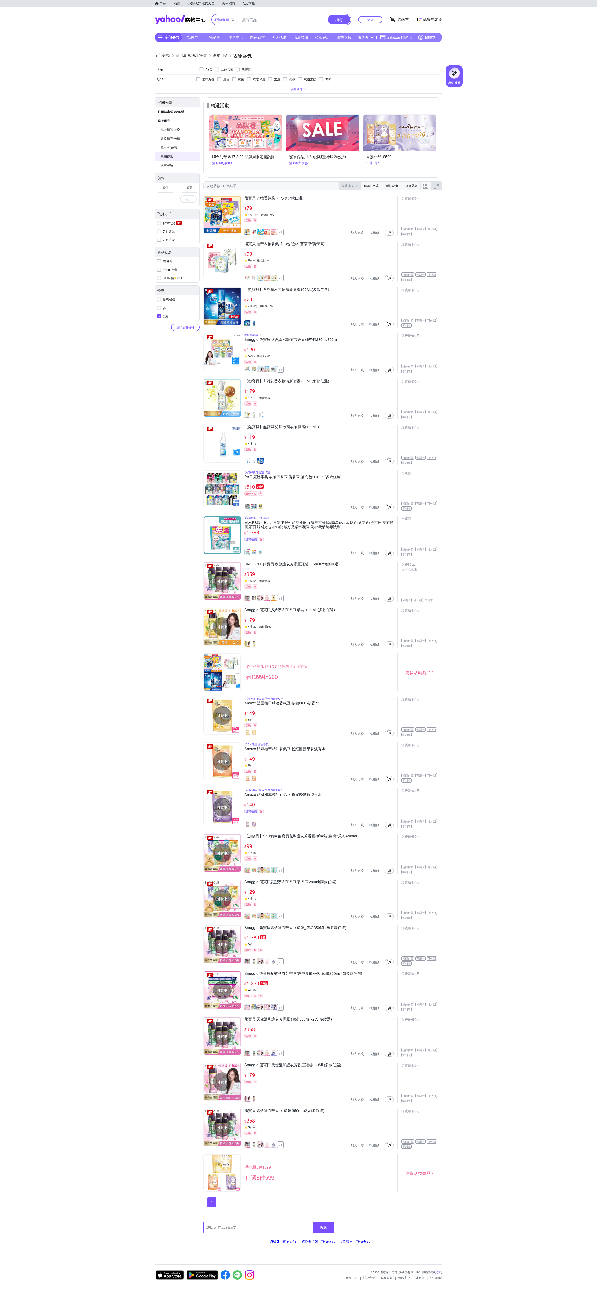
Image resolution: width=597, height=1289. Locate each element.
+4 (280, 232)
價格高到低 (392, 186)
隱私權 (420, 1277)
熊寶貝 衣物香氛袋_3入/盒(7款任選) (273, 198)
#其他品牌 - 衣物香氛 (318, 1241)
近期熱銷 (412, 186)
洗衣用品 (164, 120)
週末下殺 (344, 37)
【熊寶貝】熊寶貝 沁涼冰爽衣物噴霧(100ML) (281, 427)
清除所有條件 (185, 327)
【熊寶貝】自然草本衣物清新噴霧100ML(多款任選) (286, 289)
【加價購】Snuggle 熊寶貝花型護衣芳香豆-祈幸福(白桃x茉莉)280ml (300, 836)
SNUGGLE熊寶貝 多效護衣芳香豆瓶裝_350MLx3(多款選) (292, 564)
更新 (438, 1272)
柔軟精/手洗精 (170, 138)
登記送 (214, 37)
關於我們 (369, 1277)
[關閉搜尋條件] (233, 19)
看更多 (363, 37)
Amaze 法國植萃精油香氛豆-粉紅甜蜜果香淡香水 (284, 749)
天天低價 (279, 37)
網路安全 (404, 1277)
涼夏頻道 (300, 37)
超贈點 (430, 37)
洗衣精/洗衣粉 (170, 129)
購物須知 (387, 1277)
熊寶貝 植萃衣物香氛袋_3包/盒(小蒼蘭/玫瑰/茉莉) (285, 244)
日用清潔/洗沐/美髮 (171, 111)
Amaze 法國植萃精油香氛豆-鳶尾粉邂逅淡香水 (283, 794)
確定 (188, 199)
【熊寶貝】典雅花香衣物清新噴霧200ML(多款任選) (286, 381)
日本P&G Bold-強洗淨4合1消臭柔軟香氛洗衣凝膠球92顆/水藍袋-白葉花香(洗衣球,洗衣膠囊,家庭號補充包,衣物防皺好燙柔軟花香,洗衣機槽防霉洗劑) (319, 524)
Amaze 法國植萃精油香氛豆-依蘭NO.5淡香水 (281, 703)
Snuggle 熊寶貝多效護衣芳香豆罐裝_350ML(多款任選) (289, 610)
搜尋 (323, 1227)
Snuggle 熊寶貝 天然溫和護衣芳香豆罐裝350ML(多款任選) (292, 1065)
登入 (370, 19)
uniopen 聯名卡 (399, 37)
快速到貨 (257, 37)
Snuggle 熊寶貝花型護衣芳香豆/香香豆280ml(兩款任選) (290, 882)
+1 (280, 870)
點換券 (192, 37)
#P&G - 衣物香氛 (283, 1241)
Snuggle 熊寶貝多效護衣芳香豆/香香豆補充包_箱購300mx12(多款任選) (303, 973)
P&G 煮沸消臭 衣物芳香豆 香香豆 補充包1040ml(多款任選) (293, 477)
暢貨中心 (236, 37)
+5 (280, 278)
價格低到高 (371, 186)
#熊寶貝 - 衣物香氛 (355, 1241)
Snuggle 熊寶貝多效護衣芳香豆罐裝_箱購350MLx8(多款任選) (295, 927)
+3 (280, 962)
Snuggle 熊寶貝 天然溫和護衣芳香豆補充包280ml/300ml (291, 339)
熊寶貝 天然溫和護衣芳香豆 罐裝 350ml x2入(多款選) (288, 1019)
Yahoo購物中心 (180, 19)
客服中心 (352, 1277)
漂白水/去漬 (169, 147)
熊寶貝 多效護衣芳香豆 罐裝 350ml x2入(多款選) (284, 1111)
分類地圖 (436, 1277)
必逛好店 (322, 37)
